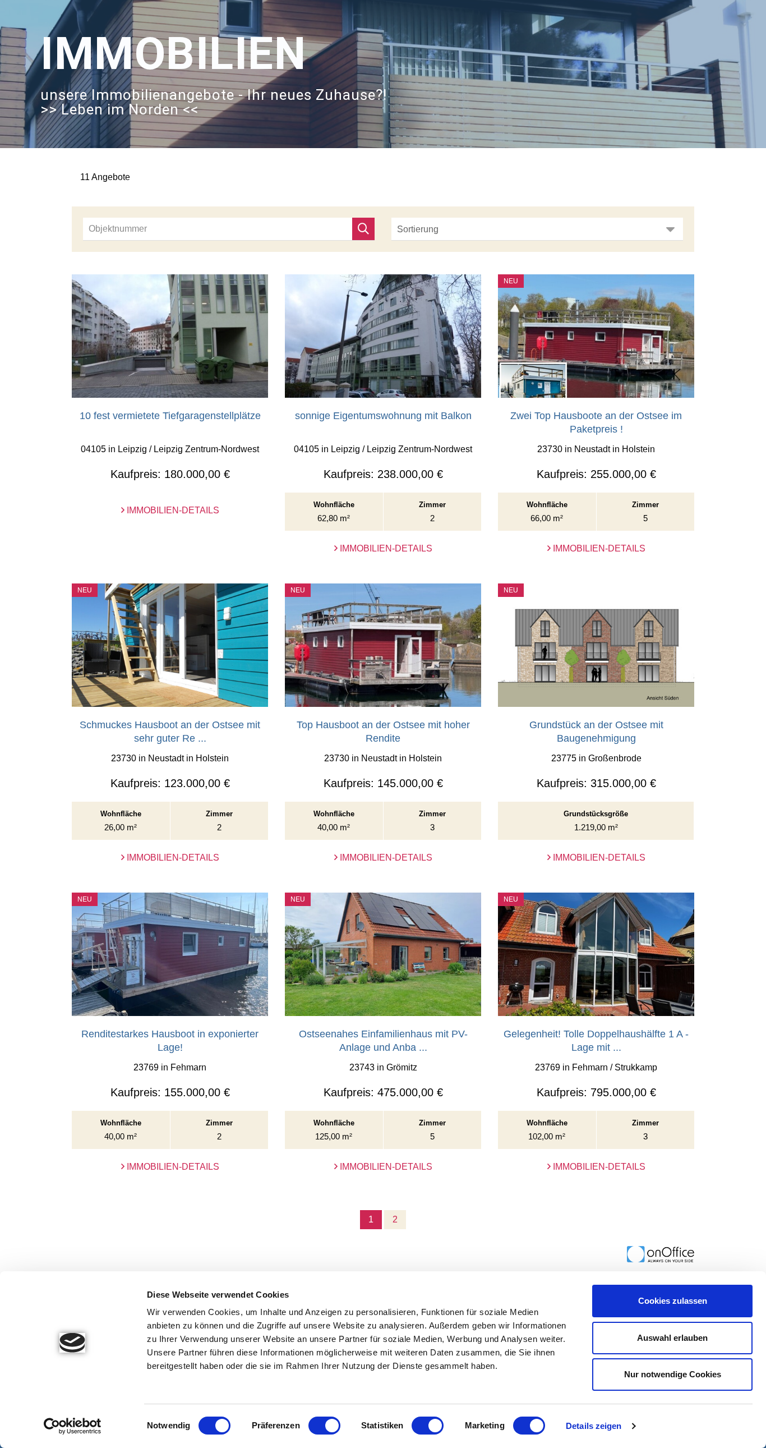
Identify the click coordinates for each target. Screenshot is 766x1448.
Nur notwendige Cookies (672, 1374)
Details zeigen (593, 1426)
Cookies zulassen (672, 1301)
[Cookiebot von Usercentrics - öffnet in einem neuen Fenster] (73, 1426)
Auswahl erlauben (672, 1338)
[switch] (324, 1426)
